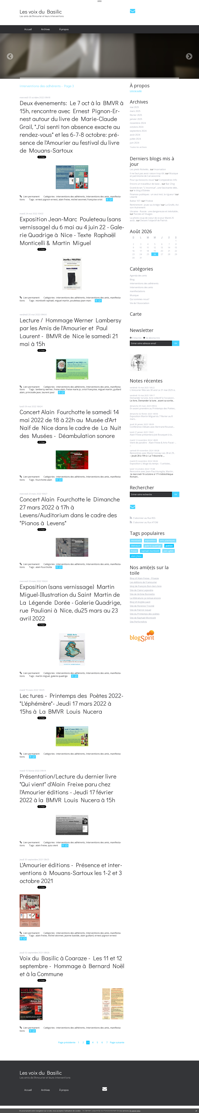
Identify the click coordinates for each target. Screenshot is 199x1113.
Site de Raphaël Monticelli (143, 617)
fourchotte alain (44, 479)
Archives (45, 29)
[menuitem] (28, 29)
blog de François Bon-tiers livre (146, 586)
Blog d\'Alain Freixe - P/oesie (144, 578)
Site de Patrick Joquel (140, 609)
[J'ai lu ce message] (196, 1111)
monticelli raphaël (45, 300)
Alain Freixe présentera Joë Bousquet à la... (151, 434)
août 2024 (135, 135)
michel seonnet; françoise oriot (86, 199)
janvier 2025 (136, 119)
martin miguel (43, 676)
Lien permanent (31, 196)
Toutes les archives (138, 147)
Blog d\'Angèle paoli (140, 601)
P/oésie (149, 200)
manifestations (137, 291)
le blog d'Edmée (142, 190)
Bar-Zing (170, 183)
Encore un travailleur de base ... (145, 183)
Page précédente (66, 1042)
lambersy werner (44, 389)
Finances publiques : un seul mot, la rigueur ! (152, 194)
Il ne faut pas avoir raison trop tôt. (147, 173)
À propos (64, 29)
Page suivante (117, 1042)
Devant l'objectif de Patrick (153, 220)
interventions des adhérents (70, 196)
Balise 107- (135, 200)
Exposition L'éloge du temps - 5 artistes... (150, 463)
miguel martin (62, 300)
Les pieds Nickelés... (140, 169)
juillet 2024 (135, 139)
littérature (135, 545)
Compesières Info (168, 179)
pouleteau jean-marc (80, 300)
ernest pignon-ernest (47, 199)
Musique (134, 295)
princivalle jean (33, 392)
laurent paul (48, 392)
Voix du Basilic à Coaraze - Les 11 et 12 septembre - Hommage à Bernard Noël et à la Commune (72, 966)
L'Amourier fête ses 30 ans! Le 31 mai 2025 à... (153, 390)
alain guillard (87, 935)
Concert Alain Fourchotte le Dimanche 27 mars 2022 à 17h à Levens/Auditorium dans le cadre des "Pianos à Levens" (70, 511)
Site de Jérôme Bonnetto (142, 594)
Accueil (28, 29)
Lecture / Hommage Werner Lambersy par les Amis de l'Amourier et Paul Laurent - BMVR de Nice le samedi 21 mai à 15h (70, 332)
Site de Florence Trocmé (142, 605)
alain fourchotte (44, 567)
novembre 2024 (138, 123)
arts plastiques (167, 540)
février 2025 (136, 115)
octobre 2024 (136, 127)
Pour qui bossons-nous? (142, 179)
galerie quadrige (59, 676)
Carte (136, 314)
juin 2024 (134, 143)
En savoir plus (135, 1111)
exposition (150, 540)
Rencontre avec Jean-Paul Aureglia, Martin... (152, 471)
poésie (169, 545)
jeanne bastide (71, 935)
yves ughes (169, 550)
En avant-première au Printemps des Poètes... (153, 408)
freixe (134, 550)
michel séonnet (55, 935)
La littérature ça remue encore (145, 598)
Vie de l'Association (139, 303)
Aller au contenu (9, 4)
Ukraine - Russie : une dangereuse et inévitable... (154, 211)
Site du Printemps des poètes (144, 613)
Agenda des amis (138, 275)
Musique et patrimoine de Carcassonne (154, 174)
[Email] (132, 11)
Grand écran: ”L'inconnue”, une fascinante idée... (154, 187)
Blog (132, 279)
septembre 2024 (138, 131)
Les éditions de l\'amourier (143, 582)
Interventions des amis (97, 196)
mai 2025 (134, 107)
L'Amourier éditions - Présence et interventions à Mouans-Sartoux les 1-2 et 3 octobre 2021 (71, 873)
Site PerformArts (138, 621)
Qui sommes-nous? (139, 299)
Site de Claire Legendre (141, 590)
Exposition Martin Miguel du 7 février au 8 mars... (151, 417)
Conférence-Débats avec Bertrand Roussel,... (152, 426)
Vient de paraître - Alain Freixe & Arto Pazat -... (153, 442)
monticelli (136, 540)
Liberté (133, 196)
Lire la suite (136, 90)
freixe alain (59, 389)
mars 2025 (135, 111)
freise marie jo (73, 389)
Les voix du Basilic (41, 11)
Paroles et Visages (143, 213)
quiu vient (53, 845)
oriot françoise (89, 389)
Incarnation (160, 169)
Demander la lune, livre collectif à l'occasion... (152, 397)
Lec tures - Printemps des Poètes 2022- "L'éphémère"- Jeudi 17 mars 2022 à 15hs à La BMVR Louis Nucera (71, 703)
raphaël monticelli (150, 550)
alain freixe (64, 199)
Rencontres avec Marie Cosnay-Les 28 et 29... (152, 453)
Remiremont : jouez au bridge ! (145, 204)
